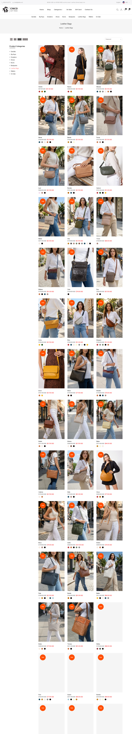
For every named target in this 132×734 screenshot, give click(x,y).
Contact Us (88, 10)
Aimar (40, 138)
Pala (39, 593)
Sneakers (50, 17)
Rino (68, 340)
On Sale (69, 10)
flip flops (41, 17)
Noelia (69, 593)
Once (98, 492)
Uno (68, 239)
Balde (98, 593)
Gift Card (78, 10)
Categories (58, 10)
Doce (40, 391)
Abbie (40, 239)
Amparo (98, 340)
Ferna (98, 138)
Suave (69, 695)
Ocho (40, 340)
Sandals (33, 17)
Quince (98, 188)
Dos (97, 289)
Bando (69, 138)
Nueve (69, 87)
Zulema (40, 492)
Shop (49, 10)
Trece (98, 239)
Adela (40, 441)
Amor (69, 391)
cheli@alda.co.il (18, 2)
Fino (39, 695)
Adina (98, 644)
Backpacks (72, 17)
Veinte (40, 87)
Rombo (98, 695)
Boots (64, 17)
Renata (69, 188)
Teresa (69, 644)
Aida (68, 492)
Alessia (98, 87)
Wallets (91, 17)
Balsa (98, 441)
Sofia (69, 543)
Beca (39, 543)
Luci (39, 188)
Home (42, 10)
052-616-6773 (7, 2)
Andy (40, 644)
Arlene (69, 441)
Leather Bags (82, 17)
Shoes (58, 17)
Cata (68, 289)
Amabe (98, 391)
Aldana (40, 289)
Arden (98, 543)
